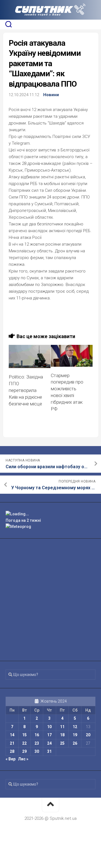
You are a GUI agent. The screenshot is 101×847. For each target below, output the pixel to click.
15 (24, 735)
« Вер (10, 759)
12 (75, 726)
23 (37, 743)
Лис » (23, 759)
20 (88, 735)
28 (12, 751)
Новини (51, 94)
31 (49, 751)
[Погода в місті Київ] (50, 514)
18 (62, 735)
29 (24, 751)
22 (24, 743)
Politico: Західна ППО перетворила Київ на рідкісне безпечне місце (26, 390)
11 (62, 726)
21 (12, 743)
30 (37, 751)
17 (49, 735)
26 (75, 743)
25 (62, 743)
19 (75, 735)
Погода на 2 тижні (23, 520)
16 (37, 735)
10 (49, 726)
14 (12, 735)
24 (49, 743)
